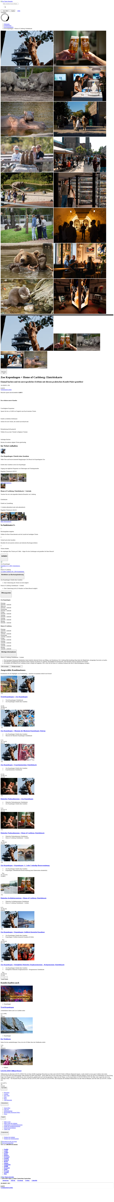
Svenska (6, 1172)
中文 (5, 1174)
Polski (5, 1169)
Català (6, 1151)
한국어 (6, 1161)
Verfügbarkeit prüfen (6, 389)
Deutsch (6, 1155)
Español (6, 1158)
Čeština (6, 1152)
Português (7, 1168)
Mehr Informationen (6, 483)
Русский (6, 1171)
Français (6, 1160)
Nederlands (7, 1164)
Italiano (6, 1163)
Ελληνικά (7, 1157)
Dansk (6, 1154)
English (6, 1149)
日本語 (6, 1166)
